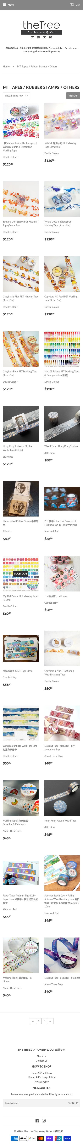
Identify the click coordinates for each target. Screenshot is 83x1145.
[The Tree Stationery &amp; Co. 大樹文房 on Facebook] (37, 1121)
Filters (73, 95)
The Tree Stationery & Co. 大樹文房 (43, 1131)
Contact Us (41, 1060)
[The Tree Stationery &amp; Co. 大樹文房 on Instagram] (44, 1121)
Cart (77, 4)
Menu (11, 4)
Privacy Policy (42, 1081)
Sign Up (73, 1103)
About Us (41, 1056)
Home (6, 66)
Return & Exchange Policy (41, 1077)
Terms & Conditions (41, 1073)
